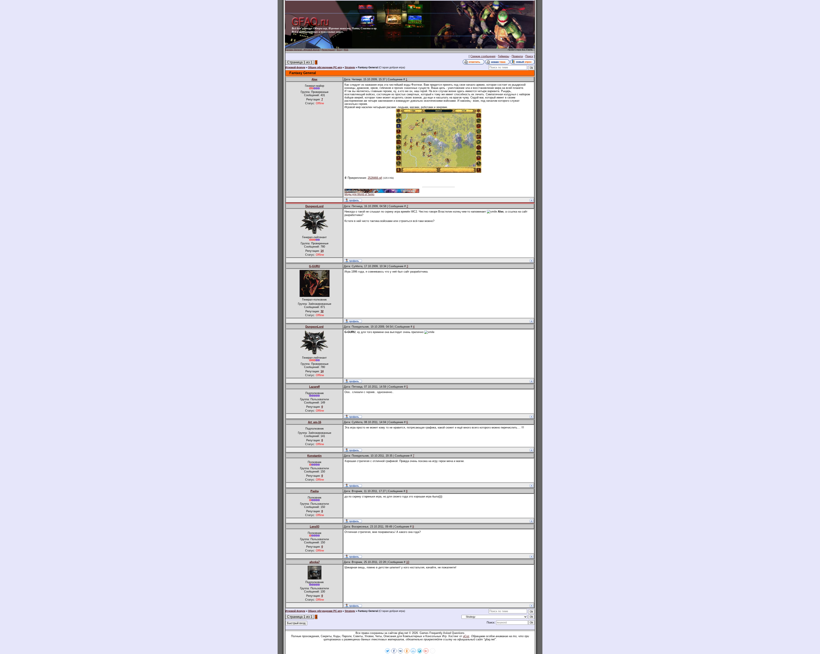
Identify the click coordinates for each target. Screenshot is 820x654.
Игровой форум (295, 67)
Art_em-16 (314, 422)
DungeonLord (314, 206)
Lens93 (314, 526)
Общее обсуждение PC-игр (325, 67)
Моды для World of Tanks (359, 194)
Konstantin (314, 455)
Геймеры (503, 56)
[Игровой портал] (310, 25)
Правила (517, 56)
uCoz (466, 636)
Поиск (529, 56)
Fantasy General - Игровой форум (302, 49)
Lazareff (314, 386)
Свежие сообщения (482, 56)
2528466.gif (375, 177)
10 (407, 562)
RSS (346, 49)
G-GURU (314, 266)
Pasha (314, 491)
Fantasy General (368, 67)
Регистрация (328, 49)
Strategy (350, 67)
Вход (339, 49)
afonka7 (314, 562)
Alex (314, 79)
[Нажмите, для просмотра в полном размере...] (438, 171)
